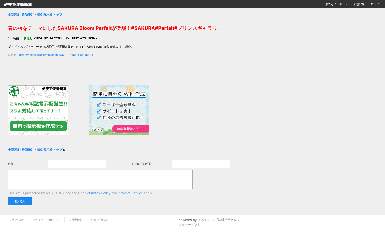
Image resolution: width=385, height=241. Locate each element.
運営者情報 (76, 219)
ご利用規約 (17, 219)
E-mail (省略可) (141, 163)
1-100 (37, 14)
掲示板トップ (52, 14)
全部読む (14, 14)
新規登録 (359, 4)
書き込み (19, 201)
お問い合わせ (99, 219)
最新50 (27, 14)
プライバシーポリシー (46, 219)
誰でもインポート (336, 4)
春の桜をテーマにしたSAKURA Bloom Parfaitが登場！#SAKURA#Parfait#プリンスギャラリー (115, 28)
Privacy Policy (99, 193)
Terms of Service (130, 193)
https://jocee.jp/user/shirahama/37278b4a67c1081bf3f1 (56, 54)
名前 (11, 163)
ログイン (376, 4)
